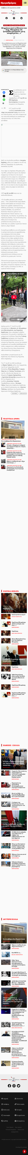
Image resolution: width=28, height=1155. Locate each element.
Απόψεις (6, 1104)
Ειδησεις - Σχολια (8, 25)
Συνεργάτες (20, 1121)
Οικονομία (6, 1115)
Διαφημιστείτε (14, 1132)
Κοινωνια (16, 25)
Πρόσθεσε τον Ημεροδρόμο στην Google (14, 70)
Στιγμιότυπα (20, 1115)
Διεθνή (5, 1121)
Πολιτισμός (20, 1104)
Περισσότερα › (23, 748)
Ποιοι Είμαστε (9, 1127)
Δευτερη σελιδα (10, 919)
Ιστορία (19, 1110)
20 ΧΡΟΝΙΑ (14, 393)
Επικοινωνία (21, 1129)
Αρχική (5, 1099)
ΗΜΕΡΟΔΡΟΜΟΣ (9, 40)
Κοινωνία (19, 1099)
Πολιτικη (22, 25)
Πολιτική (6, 1110)
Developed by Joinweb (21, 1147)
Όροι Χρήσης (18, 1127)
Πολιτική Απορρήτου (11, 1129)
